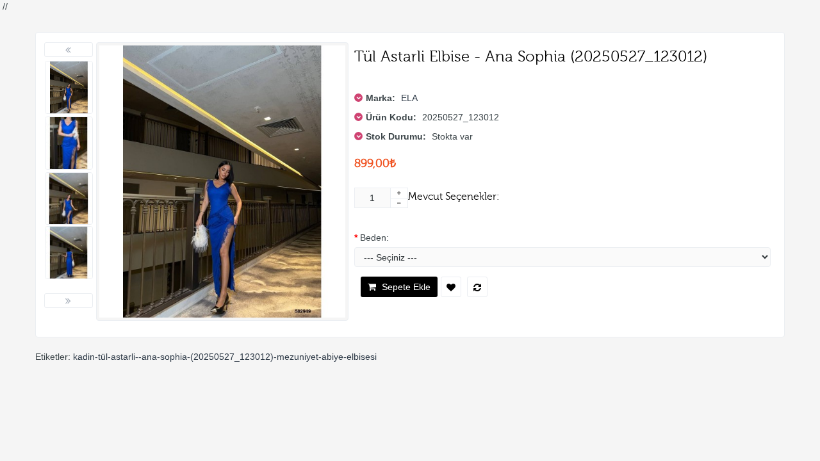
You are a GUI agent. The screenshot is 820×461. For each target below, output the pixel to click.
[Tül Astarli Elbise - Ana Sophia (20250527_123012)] (69, 87)
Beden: (374, 237)
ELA (409, 98)
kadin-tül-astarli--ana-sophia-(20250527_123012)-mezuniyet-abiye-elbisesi (225, 357)
